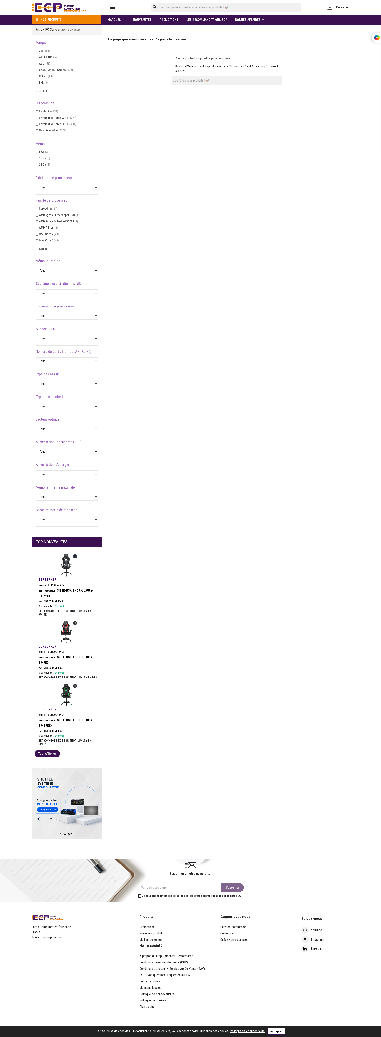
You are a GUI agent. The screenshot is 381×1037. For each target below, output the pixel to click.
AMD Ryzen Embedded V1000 (58, 221)
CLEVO (46, 76)
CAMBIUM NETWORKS (56, 69)
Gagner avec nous (235, 917)
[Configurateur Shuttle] (67, 803)
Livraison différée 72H (57, 117)
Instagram (317, 939)
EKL (43, 82)
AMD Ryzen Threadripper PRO (59, 215)
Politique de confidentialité (157, 994)
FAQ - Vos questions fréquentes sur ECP (166, 975)
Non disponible (53, 130)
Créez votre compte (233, 940)
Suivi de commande (233, 927)
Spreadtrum (48, 208)
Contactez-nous (150, 981)
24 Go (44, 164)
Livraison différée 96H (57, 124)
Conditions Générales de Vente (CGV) (164, 962)
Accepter (276, 1031)
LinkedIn (316, 949)
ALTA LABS (48, 57)
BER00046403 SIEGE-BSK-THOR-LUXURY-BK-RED (68, 677)
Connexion (227, 933)
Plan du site (147, 1007)
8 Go (43, 151)
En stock (48, 111)
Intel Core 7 (49, 234)
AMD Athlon (48, 227)
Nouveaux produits (152, 933)
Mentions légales (150, 988)
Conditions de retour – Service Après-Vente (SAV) (172, 969)
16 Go (44, 158)
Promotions (147, 927)
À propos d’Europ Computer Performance (166, 956)
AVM (44, 63)
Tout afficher (47, 753)
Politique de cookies (153, 1000)
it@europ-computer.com (47, 937)
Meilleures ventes (151, 940)
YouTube (316, 930)
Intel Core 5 (49, 240)
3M (44, 50)
